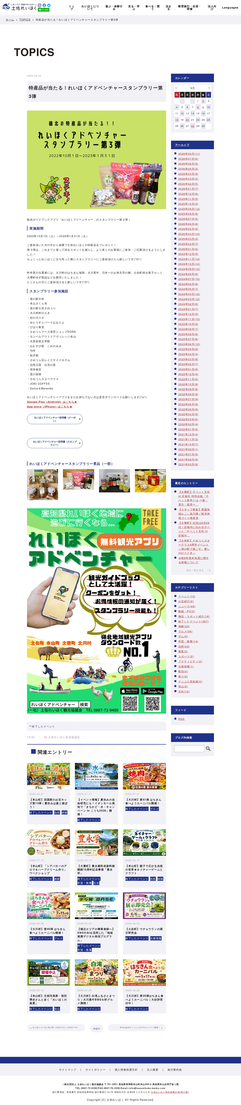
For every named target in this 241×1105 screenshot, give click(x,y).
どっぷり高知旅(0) (190, 681)
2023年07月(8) (188, 339)
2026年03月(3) (188, 179)
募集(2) (183, 651)
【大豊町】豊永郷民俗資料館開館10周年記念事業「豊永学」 (96, 869)
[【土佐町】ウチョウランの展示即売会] (144, 905)
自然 (57, 812)
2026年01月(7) (188, 189)
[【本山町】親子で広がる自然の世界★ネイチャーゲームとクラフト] (144, 842)
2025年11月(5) (188, 199)
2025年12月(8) (188, 194)
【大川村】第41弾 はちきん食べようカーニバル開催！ (143, 801)
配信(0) (183, 671)
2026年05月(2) (188, 169)
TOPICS (25, 19)
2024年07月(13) (189, 279)
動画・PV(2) (186, 611)
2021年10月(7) (188, 444)
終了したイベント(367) (193, 621)
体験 (64, 812)
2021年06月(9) (188, 459)
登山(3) (183, 686)
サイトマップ (67, 1069)
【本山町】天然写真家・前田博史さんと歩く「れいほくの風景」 (48, 999)
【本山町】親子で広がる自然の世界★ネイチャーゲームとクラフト (144, 869)
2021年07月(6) (188, 454)
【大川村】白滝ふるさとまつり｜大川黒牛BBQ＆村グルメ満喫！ (96, 999)
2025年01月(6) (188, 249)
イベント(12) (187, 596)
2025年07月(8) (188, 219)
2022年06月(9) (188, 404)
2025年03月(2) (188, 239)
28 (192, 126)
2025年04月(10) (189, 234)
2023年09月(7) (188, 329)
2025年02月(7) (188, 244)
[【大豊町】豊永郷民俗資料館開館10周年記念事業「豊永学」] (96, 842)
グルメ (154, 809)
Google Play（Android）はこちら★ (52, 402)
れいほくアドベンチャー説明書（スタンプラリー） (55, 443)
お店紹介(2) (186, 601)
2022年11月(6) (188, 379)
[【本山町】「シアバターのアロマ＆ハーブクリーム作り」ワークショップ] (48, 842)
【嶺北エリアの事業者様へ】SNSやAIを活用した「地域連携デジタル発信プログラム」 (96, 934)
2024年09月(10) (189, 269)
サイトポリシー (95, 1069)
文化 (96, 883)
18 (177, 119)
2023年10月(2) (188, 324)
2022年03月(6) (188, 419)
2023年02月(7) (188, 364)
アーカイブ (182, 145)
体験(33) (184, 626)
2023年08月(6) (188, 334)
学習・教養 (84, 883)
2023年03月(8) (188, 359)
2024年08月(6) (188, 274)
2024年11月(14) (189, 259)
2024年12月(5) (188, 254)
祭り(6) (183, 676)
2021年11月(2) (188, 439)
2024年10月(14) (189, 264)
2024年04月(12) (189, 294)
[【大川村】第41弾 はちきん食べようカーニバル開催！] (144, 776)
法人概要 (152, 1069)
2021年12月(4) (188, 434)
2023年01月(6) (188, 369)
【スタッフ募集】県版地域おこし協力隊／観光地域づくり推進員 (194, 513)
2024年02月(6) (188, 304)
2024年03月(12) (189, 299)
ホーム (10, 19)
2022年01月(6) (188, 429)
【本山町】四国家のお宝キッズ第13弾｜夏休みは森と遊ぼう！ (49, 803)
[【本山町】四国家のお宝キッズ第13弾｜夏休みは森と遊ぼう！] (48, 776)
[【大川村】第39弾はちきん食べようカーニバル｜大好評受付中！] (144, 972)
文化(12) (184, 691)
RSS (181, 719)
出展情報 (156, 938)
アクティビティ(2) (190, 661)
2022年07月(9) (188, 399)
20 (187, 119)
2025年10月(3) (188, 204)
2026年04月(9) (188, 174)
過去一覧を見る (195, 570)
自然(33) (184, 646)
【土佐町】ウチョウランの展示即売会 (144, 930)
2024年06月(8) (188, 284)
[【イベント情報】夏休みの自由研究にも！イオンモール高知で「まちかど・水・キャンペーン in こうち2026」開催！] (96, 776)
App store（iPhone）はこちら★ (49, 406)
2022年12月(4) (188, 374)
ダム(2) (183, 636)
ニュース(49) (187, 606)
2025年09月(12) (189, 209)
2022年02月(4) (188, 424)
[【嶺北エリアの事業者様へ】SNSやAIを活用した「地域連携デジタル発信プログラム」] (96, 905)
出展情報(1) (186, 666)
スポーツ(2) (186, 656)
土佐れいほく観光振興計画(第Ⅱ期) (170, 1092)
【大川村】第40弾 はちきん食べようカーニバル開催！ (48, 930)
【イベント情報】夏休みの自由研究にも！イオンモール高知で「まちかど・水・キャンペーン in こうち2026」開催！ (96, 807)
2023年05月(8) (188, 349)
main (96, 1028)
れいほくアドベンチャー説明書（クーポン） (55, 419)
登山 (57, 1009)
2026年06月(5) (188, 164)
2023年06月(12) (189, 344)
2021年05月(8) (188, 464)
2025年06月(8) (188, 224)
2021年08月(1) (188, 449)
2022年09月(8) (188, 389)
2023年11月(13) (189, 319)
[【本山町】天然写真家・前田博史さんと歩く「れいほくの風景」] (48, 972)
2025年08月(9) (188, 214)
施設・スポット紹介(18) (194, 616)
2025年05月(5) (188, 229)
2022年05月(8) (188, 409)
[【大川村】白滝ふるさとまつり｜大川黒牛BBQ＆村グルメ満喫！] (96, 972)
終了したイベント (43, 726)
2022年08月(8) (188, 394)
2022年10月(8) (188, 384)
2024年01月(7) (188, 309)
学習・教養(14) (188, 641)
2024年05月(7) (188, 289)
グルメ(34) (185, 631)
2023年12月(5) (188, 314)
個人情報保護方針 (126, 1069)
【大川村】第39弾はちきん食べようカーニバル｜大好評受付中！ (144, 999)
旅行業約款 (175, 1069)
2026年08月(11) (189, 154)
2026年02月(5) (188, 184)
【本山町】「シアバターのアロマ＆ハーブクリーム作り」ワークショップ (48, 869)
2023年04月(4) (188, 354)
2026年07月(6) (188, 159)
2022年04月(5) (188, 414)
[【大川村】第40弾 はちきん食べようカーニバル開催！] (48, 905)
